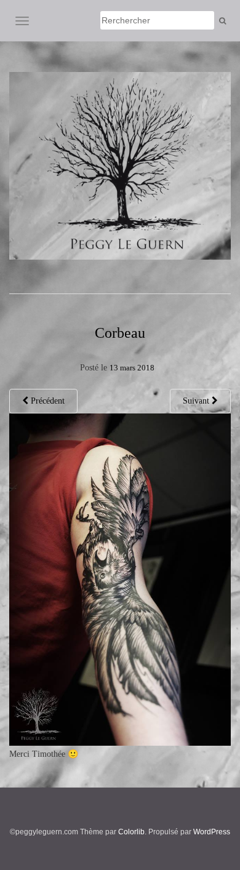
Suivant (197, 400)
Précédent (46, 400)
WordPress (211, 832)
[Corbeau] (120, 578)
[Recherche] (222, 21)
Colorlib (131, 832)
